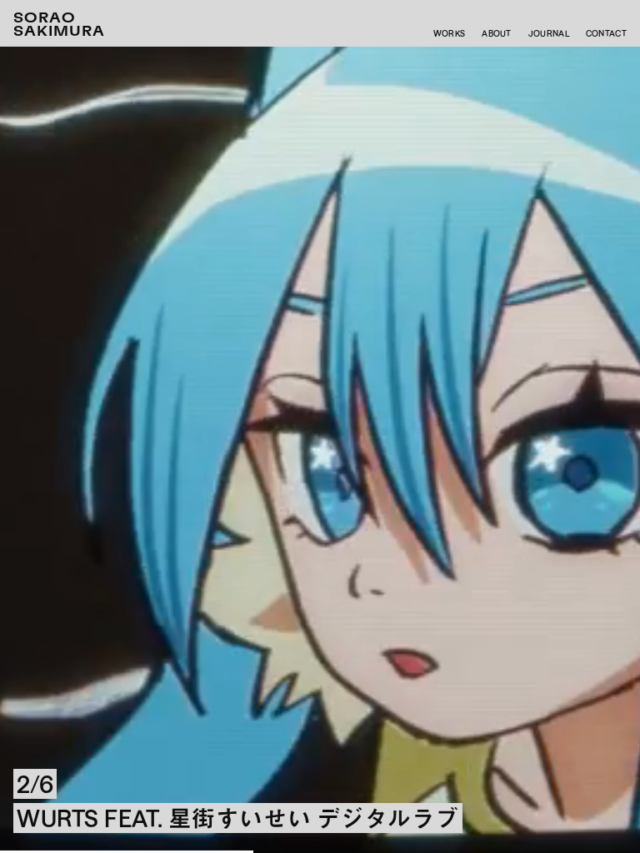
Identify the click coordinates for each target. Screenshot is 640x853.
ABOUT (497, 33)
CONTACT (606, 33)
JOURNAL (548, 33)
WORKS (449, 33)
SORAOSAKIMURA (59, 25)
